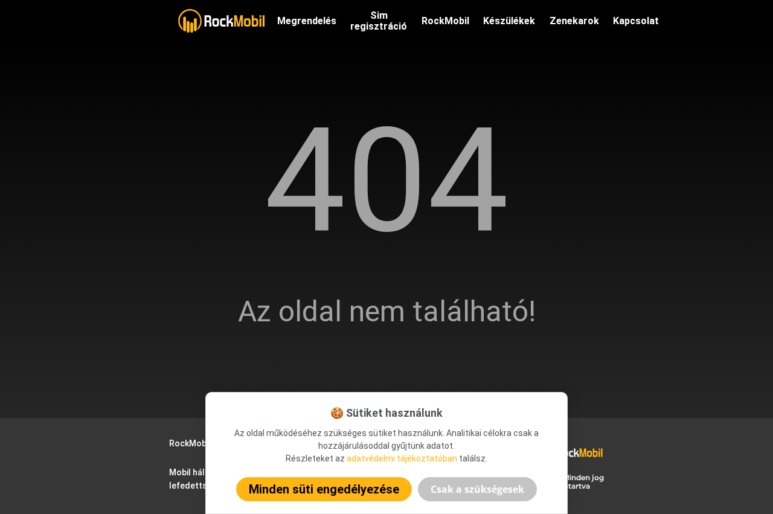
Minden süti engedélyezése (324, 489)
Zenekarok (574, 21)
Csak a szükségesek (477, 489)
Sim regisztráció (378, 21)
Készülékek (509, 21)
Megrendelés (306, 21)
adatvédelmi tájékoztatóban (402, 458)
